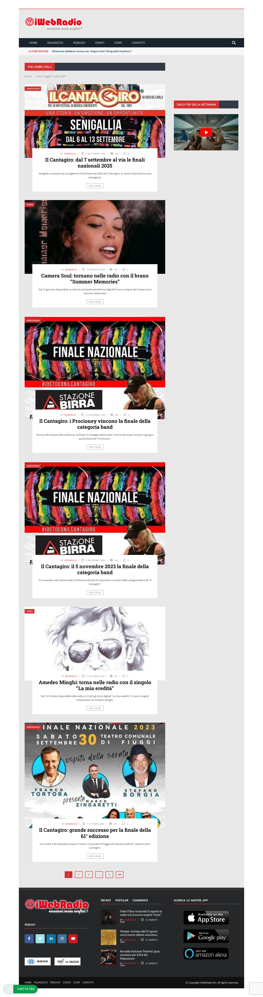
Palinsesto (55, 42)
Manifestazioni (33, 88)
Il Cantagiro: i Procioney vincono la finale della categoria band (95, 424)
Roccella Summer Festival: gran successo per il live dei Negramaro (140, 954)
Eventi (99, 42)
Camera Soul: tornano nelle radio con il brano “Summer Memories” (95, 278)
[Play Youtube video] (206, 132)
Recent (106, 900)
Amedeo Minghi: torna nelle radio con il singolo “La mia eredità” (95, 685)
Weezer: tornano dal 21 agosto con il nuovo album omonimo (139, 933)
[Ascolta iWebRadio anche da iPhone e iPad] (206, 917)
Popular (121, 900)
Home (33, 42)
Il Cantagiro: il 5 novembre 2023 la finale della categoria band (95, 569)
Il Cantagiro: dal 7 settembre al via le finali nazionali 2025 (95, 162)
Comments (140, 900)
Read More (95, 185)
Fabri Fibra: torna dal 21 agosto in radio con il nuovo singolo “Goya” (141, 913)
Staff (118, 42)
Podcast (79, 42)
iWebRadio (70, 153)
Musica (30, 204)
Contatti (138, 42)
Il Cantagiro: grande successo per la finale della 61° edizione (95, 833)
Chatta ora (26, 989)
